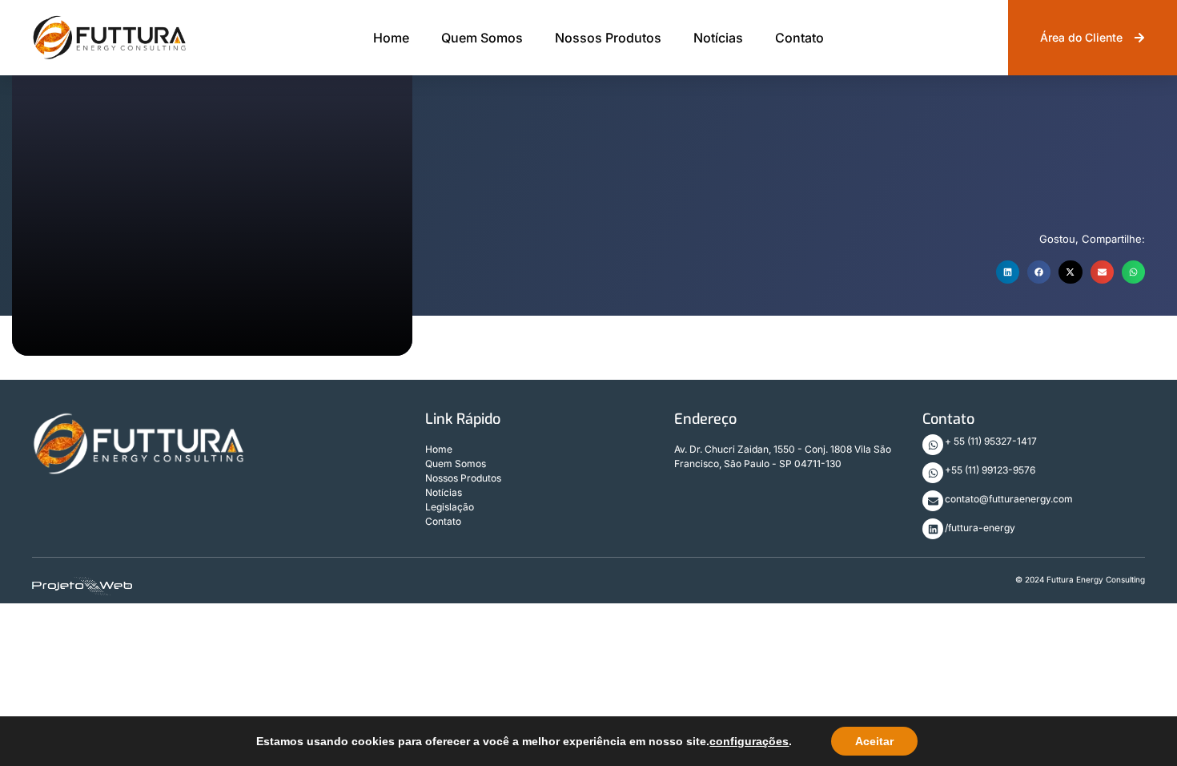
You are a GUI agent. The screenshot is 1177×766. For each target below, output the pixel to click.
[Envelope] (932, 500)
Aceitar (874, 741)
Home (391, 38)
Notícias (718, 38)
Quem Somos (482, 38)
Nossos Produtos (608, 38)
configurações (749, 741)
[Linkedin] (932, 528)
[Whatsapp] (932, 444)
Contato (799, 38)
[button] (1007, 272)
